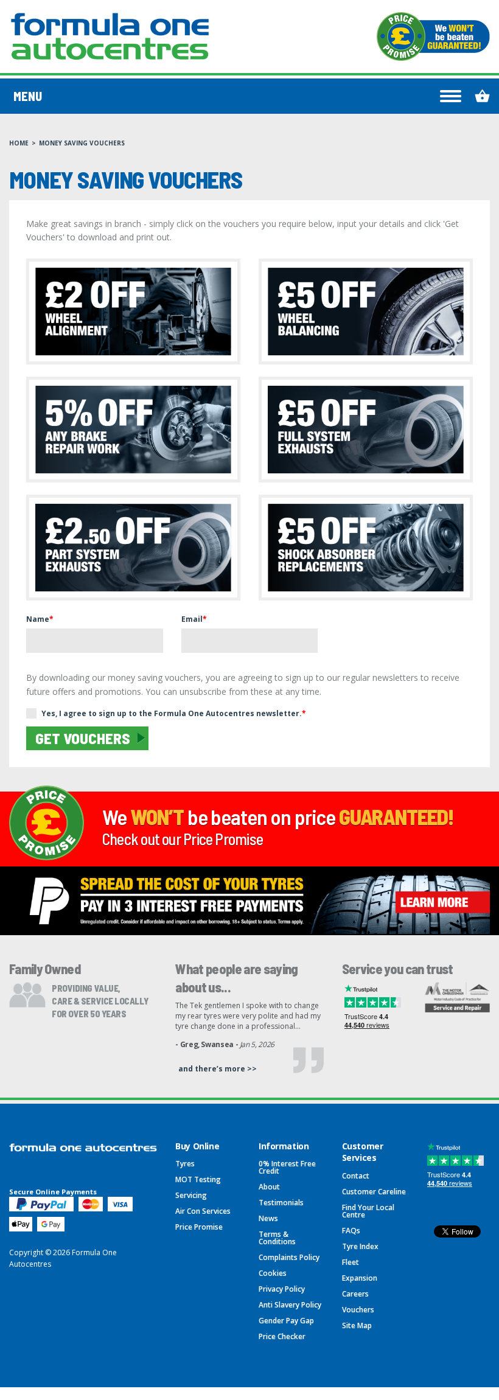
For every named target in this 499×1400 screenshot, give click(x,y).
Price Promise (199, 1227)
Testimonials (281, 1202)
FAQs (351, 1230)
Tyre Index (360, 1246)
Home (19, 143)
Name (40, 619)
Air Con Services (203, 1211)
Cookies (273, 1273)
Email (194, 619)
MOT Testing (198, 1179)
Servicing (191, 1195)
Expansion (359, 1278)
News (268, 1218)
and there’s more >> (217, 1069)
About (269, 1187)
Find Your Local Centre (368, 1211)
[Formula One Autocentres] (110, 36)
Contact (355, 1176)
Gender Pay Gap (286, 1320)
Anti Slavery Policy (290, 1305)
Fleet (350, 1262)
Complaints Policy (289, 1257)
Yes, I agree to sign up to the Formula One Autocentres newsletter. (173, 713)
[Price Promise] (433, 36)
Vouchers (358, 1309)
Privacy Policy (282, 1289)
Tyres (185, 1163)
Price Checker (282, 1336)
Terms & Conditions (277, 1238)
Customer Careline (374, 1191)
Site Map (357, 1325)
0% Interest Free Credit (287, 1167)
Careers (355, 1294)
